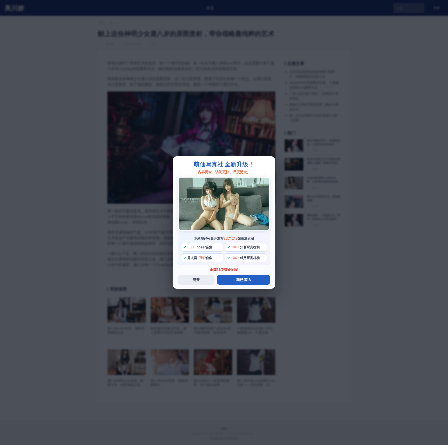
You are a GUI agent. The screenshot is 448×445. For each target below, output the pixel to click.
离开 (196, 279)
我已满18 (243, 279)
